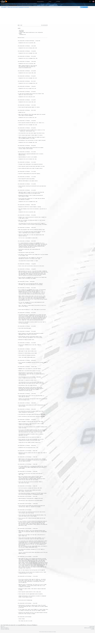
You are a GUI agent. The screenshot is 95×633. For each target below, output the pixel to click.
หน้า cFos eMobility (13, 5)
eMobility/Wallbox (40, 1)
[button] (84, 7)
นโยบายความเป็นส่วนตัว (5, 629)
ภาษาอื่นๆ (92, 629)
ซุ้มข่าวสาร (3, 626)
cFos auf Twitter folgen (89, 627)
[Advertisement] (47, 16)
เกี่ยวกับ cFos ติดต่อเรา (5, 627)
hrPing (50, 1)
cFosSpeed (3, 3)
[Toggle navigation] (90, 1)
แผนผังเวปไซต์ (91, 626)
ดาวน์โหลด (58, 1)
